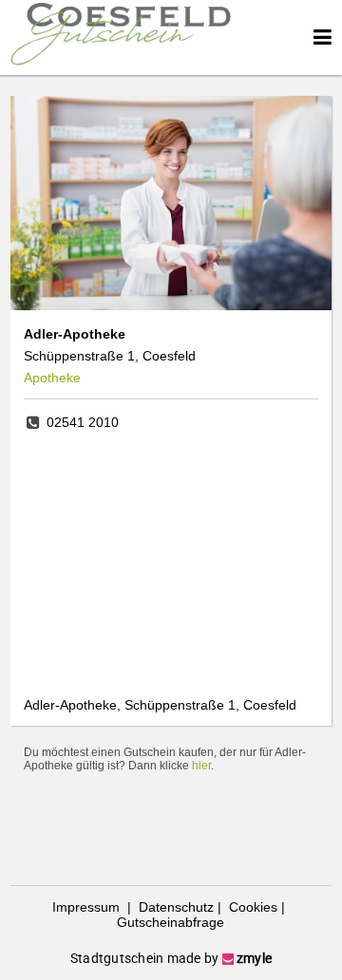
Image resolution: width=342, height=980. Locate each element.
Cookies (251, 907)
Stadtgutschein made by (171, 958)
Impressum (88, 907)
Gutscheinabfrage (170, 922)
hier (201, 765)
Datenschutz (174, 907)
